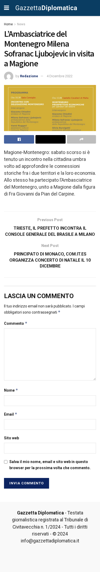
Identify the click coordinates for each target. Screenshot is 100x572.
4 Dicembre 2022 (60, 76)
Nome (11, 390)
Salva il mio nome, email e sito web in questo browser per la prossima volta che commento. (50, 465)
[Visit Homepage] (46, 8)
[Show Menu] (6, 8)
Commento (15, 323)
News (21, 24)
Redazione (29, 76)
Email (10, 414)
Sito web (11, 438)
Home (8, 24)
